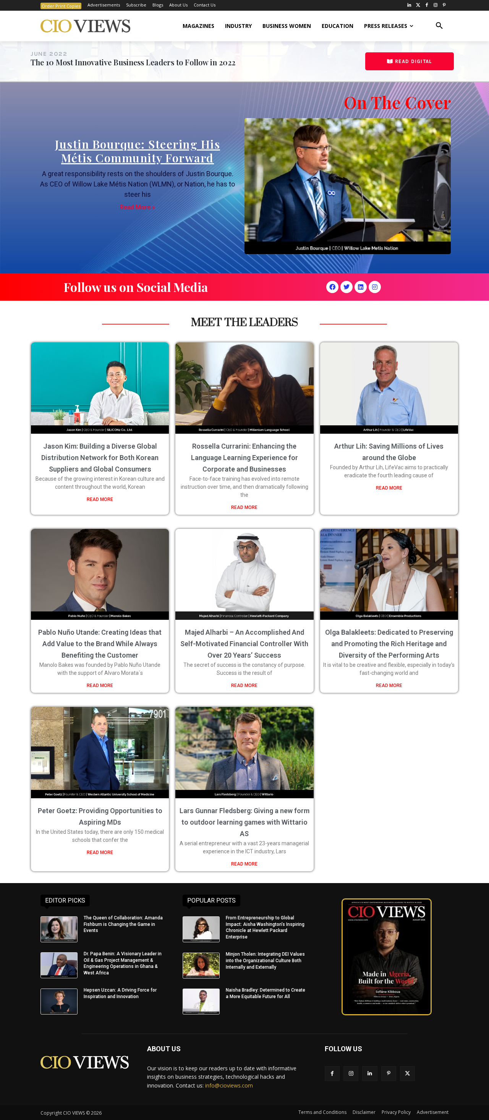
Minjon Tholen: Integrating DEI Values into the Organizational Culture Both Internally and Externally (265, 960)
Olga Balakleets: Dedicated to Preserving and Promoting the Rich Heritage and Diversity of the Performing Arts (389, 643)
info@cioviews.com (229, 1085)
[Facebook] (427, 5)
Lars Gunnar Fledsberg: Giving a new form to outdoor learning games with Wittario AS (244, 822)
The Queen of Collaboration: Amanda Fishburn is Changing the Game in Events (123, 924)
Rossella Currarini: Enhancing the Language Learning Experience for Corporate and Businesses (244, 457)
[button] (439, 26)
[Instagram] (435, 5)
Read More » (137, 207)
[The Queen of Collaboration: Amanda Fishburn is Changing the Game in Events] (59, 929)
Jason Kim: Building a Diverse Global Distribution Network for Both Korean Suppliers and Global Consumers (100, 457)
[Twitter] (418, 5)
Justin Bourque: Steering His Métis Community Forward (137, 150)
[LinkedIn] (409, 5)
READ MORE (100, 499)
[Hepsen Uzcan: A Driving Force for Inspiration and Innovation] (59, 1002)
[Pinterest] (444, 5)
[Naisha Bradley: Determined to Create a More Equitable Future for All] (201, 1002)
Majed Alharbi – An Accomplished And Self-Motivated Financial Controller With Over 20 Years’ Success (244, 643)
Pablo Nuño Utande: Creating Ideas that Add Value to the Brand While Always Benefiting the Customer (100, 643)
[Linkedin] (361, 287)
